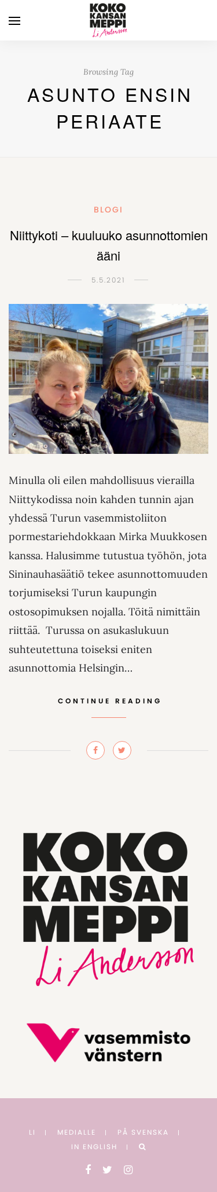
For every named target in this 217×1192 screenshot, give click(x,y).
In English (94, 1146)
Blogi (108, 209)
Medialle (76, 1132)
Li (32, 1132)
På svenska (143, 1132)
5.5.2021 (108, 280)
